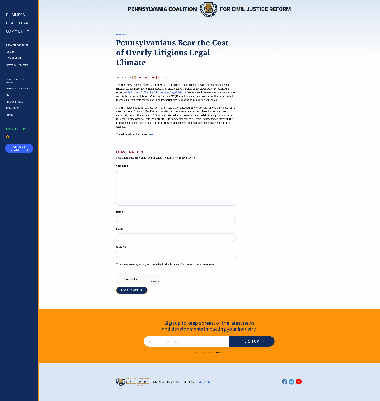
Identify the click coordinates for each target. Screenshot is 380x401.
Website (121, 247)
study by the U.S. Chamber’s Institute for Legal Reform (155, 92)
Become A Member (18, 44)
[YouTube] (299, 381)
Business (15, 14)
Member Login (17, 129)
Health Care (18, 23)
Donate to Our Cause (15, 80)
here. (151, 134)
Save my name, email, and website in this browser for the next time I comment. (167, 264)
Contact (11, 115)
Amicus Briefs (14, 101)
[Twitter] (291, 382)
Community (17, 31)
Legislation (14, 58)
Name (120, 211)
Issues (10, 51)
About (10, 95)
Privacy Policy (204, 382)
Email (120, 229)
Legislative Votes (17, 88)
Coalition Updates (146, 77)
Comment (123, 165)
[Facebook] (284, 381)
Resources (12, 108)
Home (122, 34)
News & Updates (17, 65)
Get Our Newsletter (19, 148)
